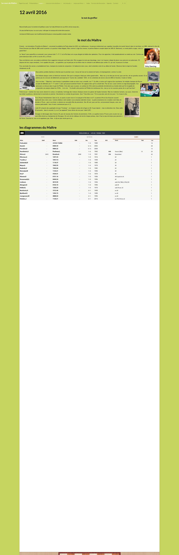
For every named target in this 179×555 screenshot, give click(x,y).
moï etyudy (67, 3)
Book (42, 137)
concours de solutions (53, 3)
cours (41, 3)
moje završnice (78, 3)
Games (136, 137)
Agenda (109, 3)
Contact (115, 3)
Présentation (33, 3)
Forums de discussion (98, 3)
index (88, 3)
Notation (89, 137)
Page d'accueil (23, 3)
